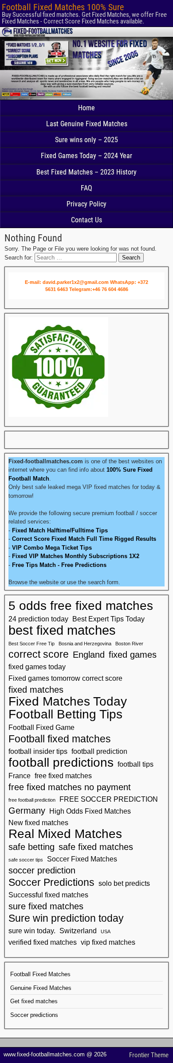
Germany (26, 810)
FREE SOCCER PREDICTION (108, 799)
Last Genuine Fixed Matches (86, 124)
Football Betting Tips (65, 714)
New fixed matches (38, 822)
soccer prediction (41, 870)
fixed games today (37, 667)
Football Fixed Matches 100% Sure (63, 7)
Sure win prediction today (66, 918)
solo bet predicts (124, 883)
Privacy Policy (86, 204)
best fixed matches (62, 630)
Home (86, 108)
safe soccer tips (25, 859)
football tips (135, 764)
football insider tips (37, 751)
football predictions (61, 762)
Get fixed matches (34, 1001)
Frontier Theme (149, 1055)
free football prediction (31, 800)
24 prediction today (38, 619)
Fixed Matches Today (67, 701)
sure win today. (31, 931)
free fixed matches (63, 776)
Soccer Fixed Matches (82, 859)
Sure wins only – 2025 (86, 140)
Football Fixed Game (41, 727)
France (19, 776)
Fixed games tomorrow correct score (65, 678)
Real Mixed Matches (65, 834)
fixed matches (35, 689)
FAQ (86, 188)
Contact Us (86, 220)
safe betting (31, 847)
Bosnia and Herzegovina (85, 643)
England (89, 655)
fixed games (133, 655)
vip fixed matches (108, 942)
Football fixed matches (59, 738)
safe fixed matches (96, 847)
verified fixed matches (42, 942)
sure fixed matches (45, 906)
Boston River (129, 643)
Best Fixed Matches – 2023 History (86, 172)
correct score (38, 654)
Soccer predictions (34, 1015)
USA (105, 931)
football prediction (99, 751)
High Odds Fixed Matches (90, 811)
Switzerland (78, 931)
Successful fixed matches (48, 895)
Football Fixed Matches (40, 974)
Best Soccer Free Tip (31, 643)
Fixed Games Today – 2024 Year (86, 155)
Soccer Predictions (51, 882)
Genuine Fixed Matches (40, 988)
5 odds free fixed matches (80, 606)
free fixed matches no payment (69, 787)
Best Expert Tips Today (108, 619)
